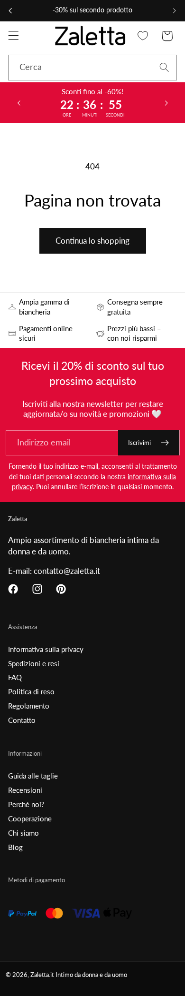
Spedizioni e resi (33, 663)
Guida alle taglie (33, 775)
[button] (13, 36)
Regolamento (28, 705)
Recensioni (25, 790)
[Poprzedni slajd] (18, 102)
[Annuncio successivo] (174, 10)
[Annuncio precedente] (10, 10)
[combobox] (92, 67)
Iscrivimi (139, 442)
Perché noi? (26, 804)
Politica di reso (31, 691)
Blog (15, 847)
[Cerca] (164, 67)
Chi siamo (23, 832)
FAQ (15, 677)
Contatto (22, 720)
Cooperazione (30, 818)
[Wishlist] (143, 36)
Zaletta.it (42, 974)
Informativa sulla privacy (45, 649)
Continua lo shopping (93, 241)
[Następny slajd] (166, 102)
